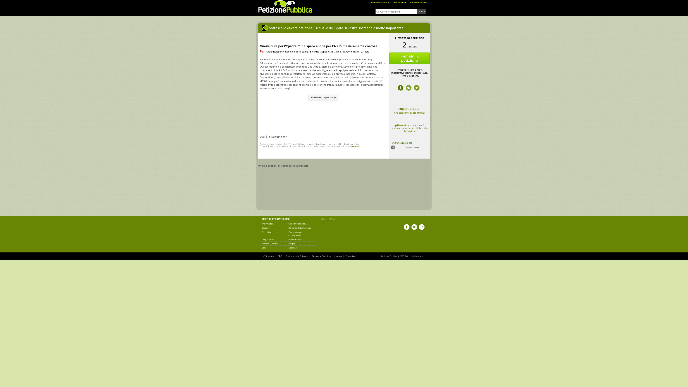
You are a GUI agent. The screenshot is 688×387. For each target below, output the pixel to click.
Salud (264, 248)
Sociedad (292, 248)
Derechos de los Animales (299, 228)
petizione (270, 144)
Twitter (417, 88)
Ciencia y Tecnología (297, 224)
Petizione (324, 219)
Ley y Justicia (268, 239)
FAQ (280, 256)
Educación (266, 232)
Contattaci (350, 256)
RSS (422, 227)
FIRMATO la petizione (323, 97)
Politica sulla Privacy (297, 256)
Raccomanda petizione (409, 88)
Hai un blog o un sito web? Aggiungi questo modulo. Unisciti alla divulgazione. (409, 128)
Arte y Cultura (268, 224)
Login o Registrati (418, 2)
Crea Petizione (399, 2)
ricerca (421, 11)
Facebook (400, 88)
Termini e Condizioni (322, 256)
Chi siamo (268, 256)
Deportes (266, 228)
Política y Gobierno (270, 244)
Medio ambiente (295, 239)
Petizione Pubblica (380, 2)
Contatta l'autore (412, 147)
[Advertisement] (323, 117)
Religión (291, 244)
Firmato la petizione (409, 58)
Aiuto (339, 256)
